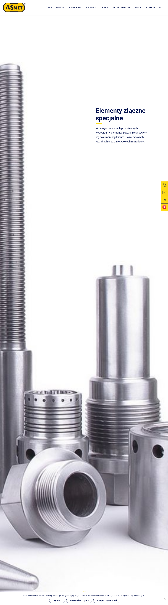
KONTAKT (150, 7)
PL (160, 7)
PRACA (138, 7)
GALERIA (104, 7)
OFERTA (60, 7)
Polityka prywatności (107, 600)
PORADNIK (91, 7)
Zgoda (57, 600)
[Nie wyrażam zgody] (164, 598)
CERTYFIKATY (74, 7)
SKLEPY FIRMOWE (121, 7)
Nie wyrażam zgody (79, 600)
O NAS (49, 7)
